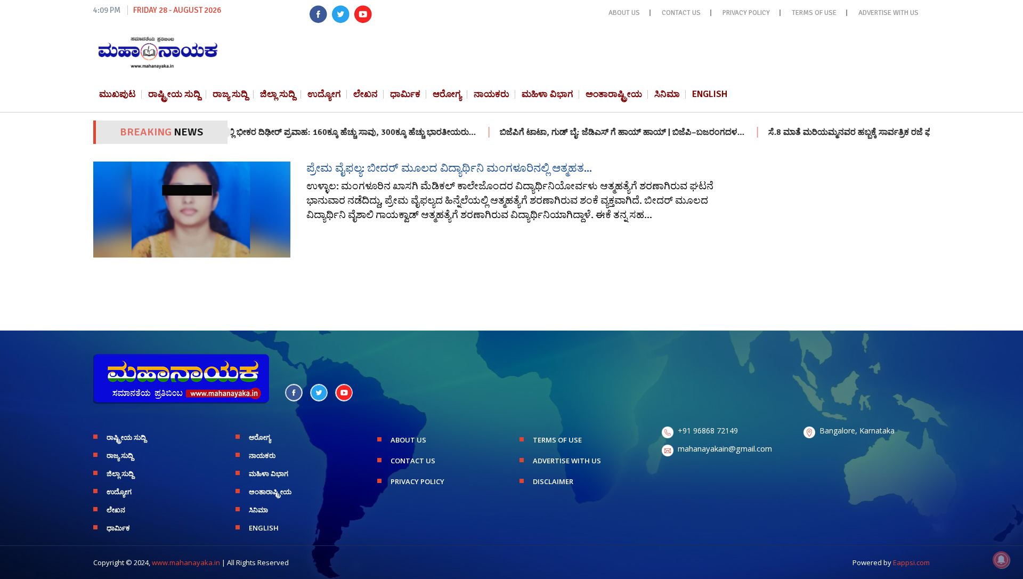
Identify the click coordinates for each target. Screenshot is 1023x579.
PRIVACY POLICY (746, 13)
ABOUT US (624, 13)
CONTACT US (681, 13)
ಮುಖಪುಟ (117, 94)
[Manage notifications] (1001, 559)
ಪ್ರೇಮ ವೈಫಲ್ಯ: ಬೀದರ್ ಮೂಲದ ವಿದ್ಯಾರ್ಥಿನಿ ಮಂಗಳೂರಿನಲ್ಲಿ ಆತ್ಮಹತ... (449, 168)
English (709, 94)
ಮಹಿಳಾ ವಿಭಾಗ (547, 94)
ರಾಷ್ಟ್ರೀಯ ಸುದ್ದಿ (174, 94)
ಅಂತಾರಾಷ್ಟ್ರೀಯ (614, 94)
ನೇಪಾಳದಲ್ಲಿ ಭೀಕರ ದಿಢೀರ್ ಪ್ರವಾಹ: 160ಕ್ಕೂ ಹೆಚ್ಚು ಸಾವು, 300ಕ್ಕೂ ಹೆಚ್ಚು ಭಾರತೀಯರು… (316, 132)
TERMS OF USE (814, 13)
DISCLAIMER (553, 481)
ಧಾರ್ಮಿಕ (405, 94)
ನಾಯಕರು (491, 94)
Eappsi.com (911, 562)
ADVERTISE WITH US (888, 13)
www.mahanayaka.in (186, 562)
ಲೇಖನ (365, 94)
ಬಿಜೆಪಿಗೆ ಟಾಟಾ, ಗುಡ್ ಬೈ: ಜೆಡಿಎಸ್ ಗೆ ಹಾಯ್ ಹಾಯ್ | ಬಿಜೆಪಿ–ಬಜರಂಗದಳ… (602, 132)
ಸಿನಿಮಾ (667, 94)
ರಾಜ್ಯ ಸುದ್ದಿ (230, 94)
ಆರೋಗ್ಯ (447, 94)
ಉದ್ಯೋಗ (324, 94)
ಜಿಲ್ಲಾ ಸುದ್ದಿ (277, 94)
